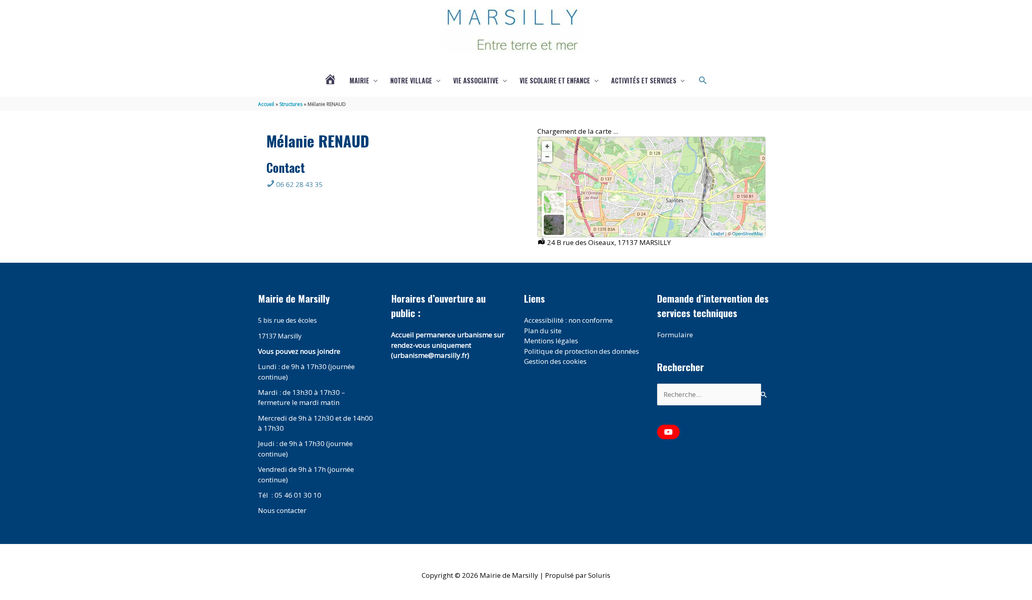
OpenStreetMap (747, 233)
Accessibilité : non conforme (568, 320)
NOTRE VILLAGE (411, 80)
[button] (703, 80)
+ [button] (547, 146)
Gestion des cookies (555, 361)
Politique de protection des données (581, 351)
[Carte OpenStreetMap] (554, 203)
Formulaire (675, 334)
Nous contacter (282, 510)
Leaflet (717, 233)
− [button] (547, 156)
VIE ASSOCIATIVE (476, 80)
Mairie (359, 80)
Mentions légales (551, 340)
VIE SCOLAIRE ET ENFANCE (555, 80)
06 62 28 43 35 (299, 184)
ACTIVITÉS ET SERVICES (643, 80)
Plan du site (543, 330)
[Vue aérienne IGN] (554, 225)
